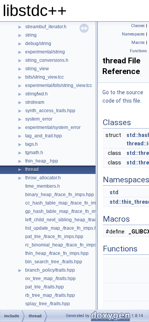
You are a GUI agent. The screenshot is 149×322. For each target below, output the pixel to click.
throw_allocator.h (43, 177)
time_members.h (42, 186)
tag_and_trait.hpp (43, 135)
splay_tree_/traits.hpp (47, 303)
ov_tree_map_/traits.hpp (50, 278)
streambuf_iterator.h (45, 26)
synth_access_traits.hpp (50, 110)
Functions (138, 50)
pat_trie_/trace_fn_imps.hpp (54, 236)
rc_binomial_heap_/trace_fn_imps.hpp (65, 245)
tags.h (31, 144)
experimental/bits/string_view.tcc (58, 85)
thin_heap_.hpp (41, 161)
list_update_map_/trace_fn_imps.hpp (63, 228)
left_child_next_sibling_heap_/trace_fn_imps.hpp (76, 219)
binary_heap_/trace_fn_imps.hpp (59, 194)
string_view (37, 68)
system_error (38, 119)
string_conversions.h (46, 60)
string (31, 35)
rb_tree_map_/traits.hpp (50, 295)
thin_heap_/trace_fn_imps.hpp (57, 253)
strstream (34, 102)
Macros (138, 42)
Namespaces (133, 34)
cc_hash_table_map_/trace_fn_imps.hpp (67, 203)
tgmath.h (34, 152)
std (114, 192)
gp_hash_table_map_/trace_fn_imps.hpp (68, 211)
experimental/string (45, 52)
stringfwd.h (36, 94)
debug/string (38, 43)
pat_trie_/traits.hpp (44, 287)
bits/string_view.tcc (44, 77)
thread (32, 169)
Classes (138, 25)
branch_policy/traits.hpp (50, 270)
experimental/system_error (53, 127)
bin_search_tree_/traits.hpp (53, 261)
